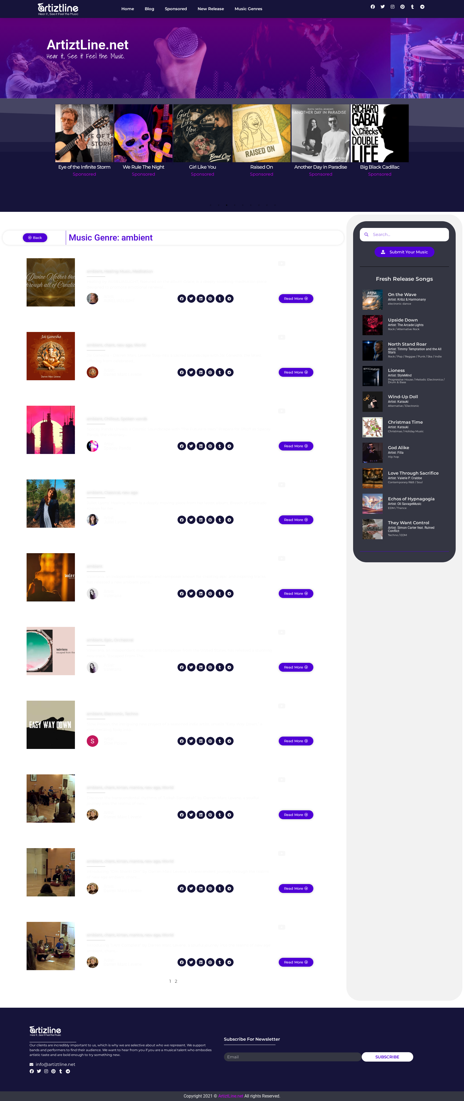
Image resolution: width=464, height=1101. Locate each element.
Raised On (261, 167)
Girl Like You (202, 167)
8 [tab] (267, 205)
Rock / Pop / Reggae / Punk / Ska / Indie (415, 356)
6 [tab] (250, 205)
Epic (108, 640)
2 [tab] (218, 205)
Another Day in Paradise (320, 167)
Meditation (142, 271)
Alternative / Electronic (403, 406)
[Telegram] (424, 9)
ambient (95, 271)
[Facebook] (375, 9)
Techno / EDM (397, 535)
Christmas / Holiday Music (406, 431)
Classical (112, 492)
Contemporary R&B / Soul (405, 482)
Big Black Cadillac (379, 167)
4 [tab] (234, 205)
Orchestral (123, 640)
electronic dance (399, 303)
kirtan (122, 787)
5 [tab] (242, 205)
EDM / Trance (397, 508)
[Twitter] (384, 9)
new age (124, 345)
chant (109, 345)
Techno (131, 713)
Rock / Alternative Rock (403, 329)
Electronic (113, 713)
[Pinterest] (404, 9)
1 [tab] (210, 205)
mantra (136, 787)
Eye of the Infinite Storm (84, 167)
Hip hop (393, 457)
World (140, 345)
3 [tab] (226, 205)
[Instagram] (394, 9)
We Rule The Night (143, 167)
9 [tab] (275, 205)
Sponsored (84, 174)
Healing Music (117, 271)
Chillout (111, 418)
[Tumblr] (414, 9)
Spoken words (134, 418)
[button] (181, 298)
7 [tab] (259, 205)
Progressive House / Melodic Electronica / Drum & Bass (416, 381)
